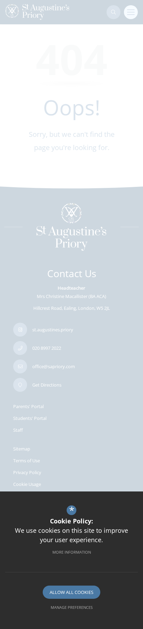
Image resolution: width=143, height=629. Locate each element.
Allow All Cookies (71, 592)
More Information (71, 552)
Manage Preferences (72, 607)
